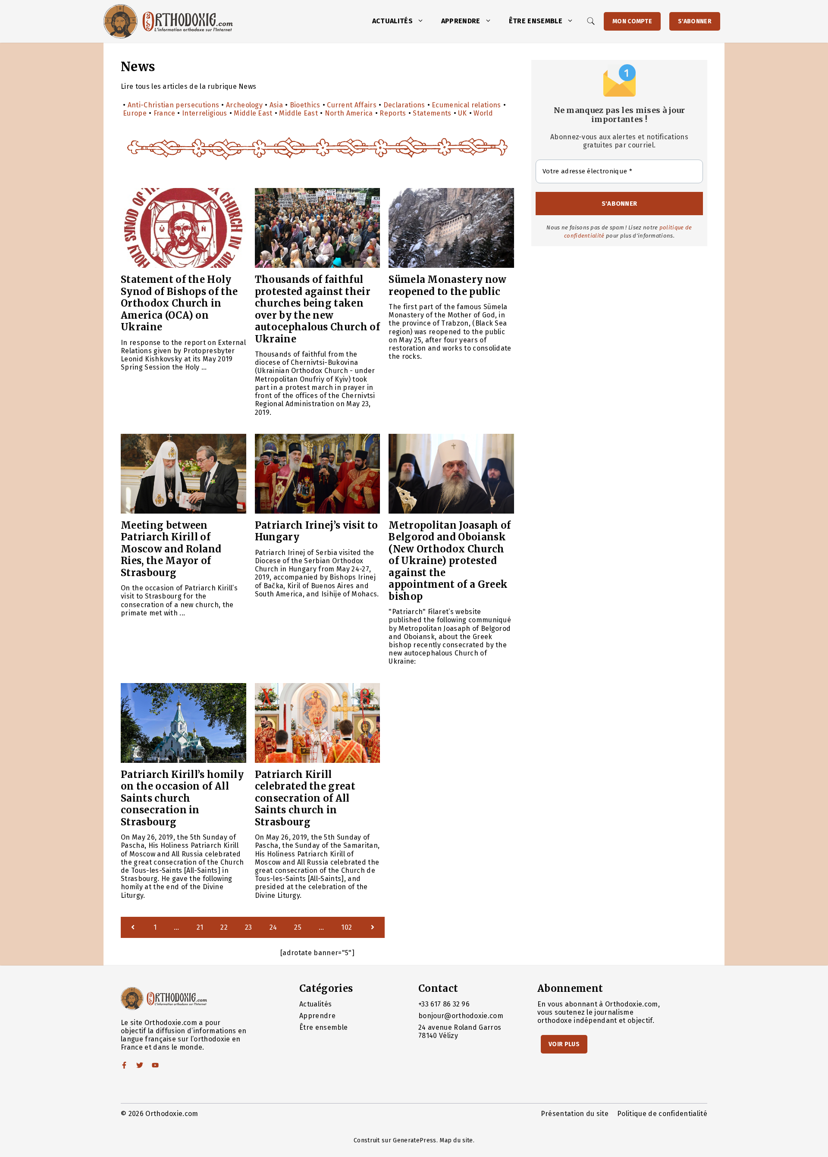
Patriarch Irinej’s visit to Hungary (316, 531)
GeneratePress (414, 1140)
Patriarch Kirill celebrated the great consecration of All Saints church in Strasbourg (305, 798)
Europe (135, 113)
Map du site (456, 1140)
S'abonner (695, 21)
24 (273, 927)
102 (346, 927)
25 (297, 927)
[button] (423, 21)
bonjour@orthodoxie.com (460, 1016)
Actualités (392, 21)
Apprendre (460, 21)
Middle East (253, 113)
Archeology (244, 105)
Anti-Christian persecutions (174, 105)
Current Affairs (351, 105)
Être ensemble (535, 21)
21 (200, 927)
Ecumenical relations (466, 105)
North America (349, 113)
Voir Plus (564, 1044)
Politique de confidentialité (662, 1114)
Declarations (404, 105)
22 (224, 927)
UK (462, 113)
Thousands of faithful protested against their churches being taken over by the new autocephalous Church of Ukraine (317, 309)
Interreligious (204, 113)
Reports (393, 113)
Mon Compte (632, 21)
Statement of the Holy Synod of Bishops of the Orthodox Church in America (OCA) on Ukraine (179, 303)
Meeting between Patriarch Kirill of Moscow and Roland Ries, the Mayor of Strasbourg (171, 549)
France (165, 113)
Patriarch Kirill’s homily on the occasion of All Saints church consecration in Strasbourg (182, 798)
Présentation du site (574, 1114)
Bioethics (305, 105)
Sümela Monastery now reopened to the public (447, 285)
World (483, 113)
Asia (276, 105)
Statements (432, 113)
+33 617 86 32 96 (444, 1004)
